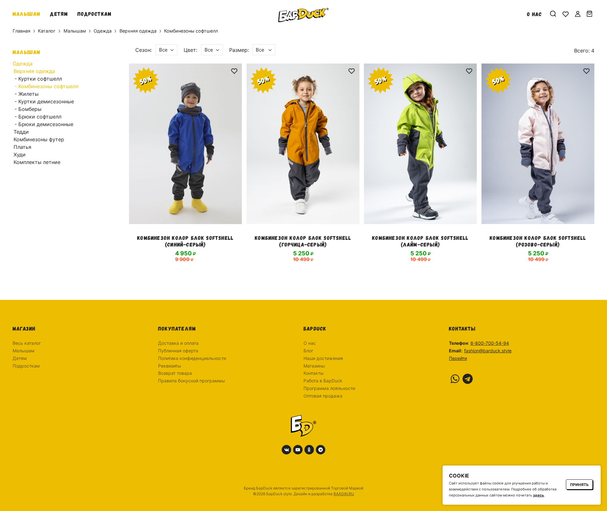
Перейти (458, 358)
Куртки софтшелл (40, 79)
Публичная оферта (178, 350)
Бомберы (29, 109)
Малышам (26, 13)
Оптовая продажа (323, 395)
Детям (59, 13)
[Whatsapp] (455, 379)
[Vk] (286, 449)
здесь (538, 495)
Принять (579, 484)
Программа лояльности (329, 388)
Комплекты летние (37, 162)
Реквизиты (169, 365)
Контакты (314, 373)
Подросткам (94, 13)
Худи (20, 154)
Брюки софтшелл (39, 116)
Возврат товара (175, 373)
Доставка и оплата (178, 343)
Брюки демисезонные (45, 124)
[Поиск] (553, 14)
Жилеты (28, 94)
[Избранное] (565, 14)
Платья (22, 147)
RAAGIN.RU (344, 493)
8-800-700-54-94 (489, 343)
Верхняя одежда (138, 30)
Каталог (47, 30)
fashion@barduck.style (488, 350)
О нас (534, 14)
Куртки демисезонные (46, 101)
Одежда (103, 30)
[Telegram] (468, 379)
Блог (308, 350)
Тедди (21, 132)
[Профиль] (577, 14)
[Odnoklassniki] (309, 449)
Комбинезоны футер (39, 139)
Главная (21, 30)
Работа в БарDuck (323, 380)
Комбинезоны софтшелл (48, 86)
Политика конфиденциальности (192, 358)
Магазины (314, 365)
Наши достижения (323, 358)
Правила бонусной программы (191, 380)
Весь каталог (27, 343)
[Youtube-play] (298, 449)
